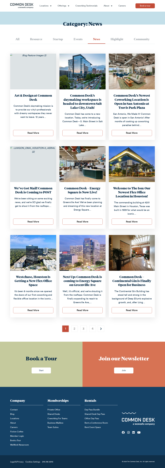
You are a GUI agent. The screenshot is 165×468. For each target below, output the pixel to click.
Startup (58, 39)
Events (78, 39)
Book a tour (145, 6)
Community (142, 39)
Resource (36, 39)
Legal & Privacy (17, 462)
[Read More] (33, 71)
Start (41, 370)
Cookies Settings (32, 462)
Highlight (117, 39)
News (96, 39)
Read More (33, 133)
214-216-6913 (47, 462)
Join (124, 370)
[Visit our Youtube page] (139, 432)
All (17, 39)
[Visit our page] (123, 432)
